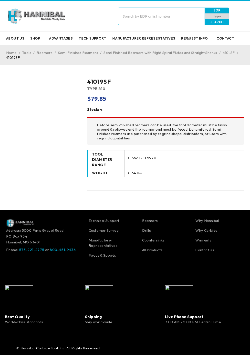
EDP (216, 10)
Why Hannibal (207, 220)
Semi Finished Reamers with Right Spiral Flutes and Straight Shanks (160, 52)
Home (11, 52)
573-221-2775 (31, 249)
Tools (26, 52)
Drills (146, 230)
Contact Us (204, 250)
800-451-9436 (63, 249)
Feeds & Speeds (102, 255)
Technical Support (104, 220)
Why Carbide (206, 230)
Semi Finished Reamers (78, 52)
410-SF (229, 52)
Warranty (203, 240)
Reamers (44, 52)
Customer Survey (104, 230)
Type (217, 16)
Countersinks (153, 240)
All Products (152, 250)
